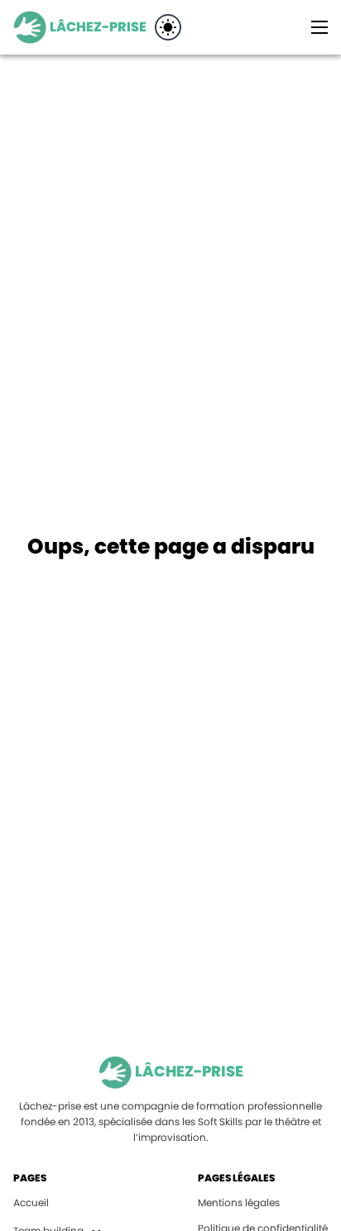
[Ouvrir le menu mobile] (319, 27)
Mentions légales (239, 1202)
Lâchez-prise (98, 27)
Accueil (31, 1202)
